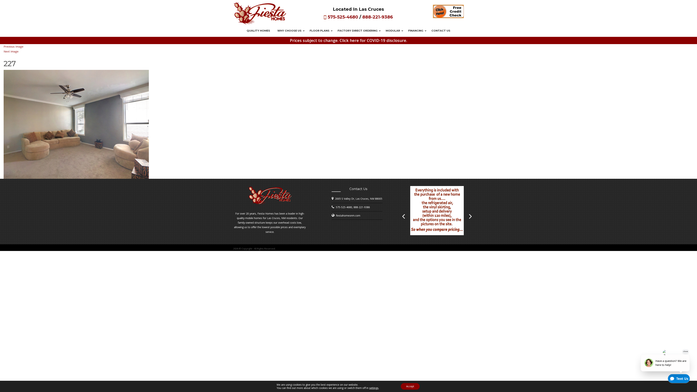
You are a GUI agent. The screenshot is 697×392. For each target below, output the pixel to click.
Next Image (11, 51)
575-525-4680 (343, 17)
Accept (410, 386)
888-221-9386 (377, 17)
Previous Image (13, 46)
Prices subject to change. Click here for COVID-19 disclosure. (348, 40)
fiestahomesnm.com (348, 215)
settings (373, 388)
